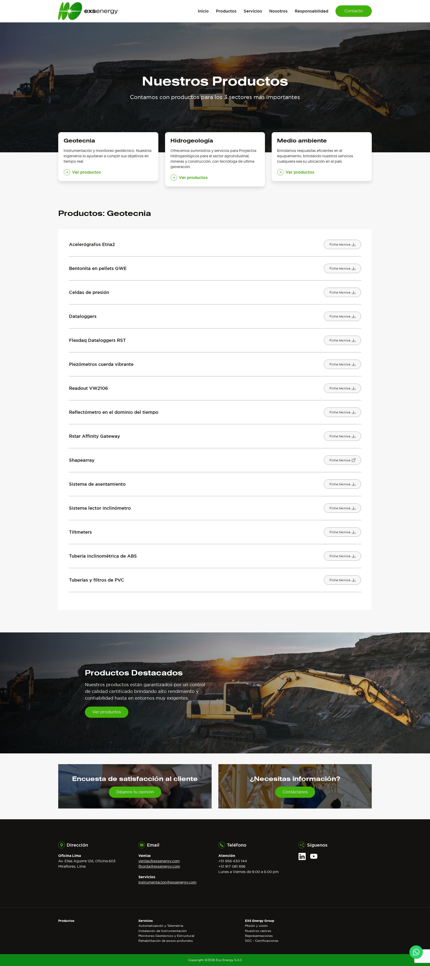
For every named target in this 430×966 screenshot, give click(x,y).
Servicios (253, 11)
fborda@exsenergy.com (159, 866)
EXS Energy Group (259, 921)
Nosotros (278, 11)
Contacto (353, 11)
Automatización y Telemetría (160, 925)
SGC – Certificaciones (261, 940)
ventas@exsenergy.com (159, 861)
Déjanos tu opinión (135, 792)
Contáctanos (295, 792)
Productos (226, 11)
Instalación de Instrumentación (162, 931)
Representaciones (259, 936)
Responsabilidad (311, 11)
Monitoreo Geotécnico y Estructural (166, 936)
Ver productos (106, 712)
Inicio (203, 11)
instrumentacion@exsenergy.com (167, 882)
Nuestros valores (258, 931)
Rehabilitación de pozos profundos (165, 940)
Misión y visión (256, 925)
